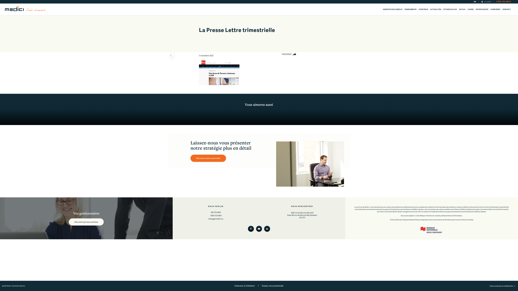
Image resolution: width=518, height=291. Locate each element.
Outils (462, 9)
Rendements (411, 9)
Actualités (435, 9)
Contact (506, 9)
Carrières (495, 9)
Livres (471, 9)
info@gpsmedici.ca (215, 219)
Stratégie (423, 9)
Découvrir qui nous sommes (86, 222)
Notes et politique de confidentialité (501, 286)
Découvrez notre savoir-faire (208, 158)
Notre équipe (482, 9)
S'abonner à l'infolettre (245, 286)
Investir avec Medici (393, 9)
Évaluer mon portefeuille (272, 286)
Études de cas (450, 9)
